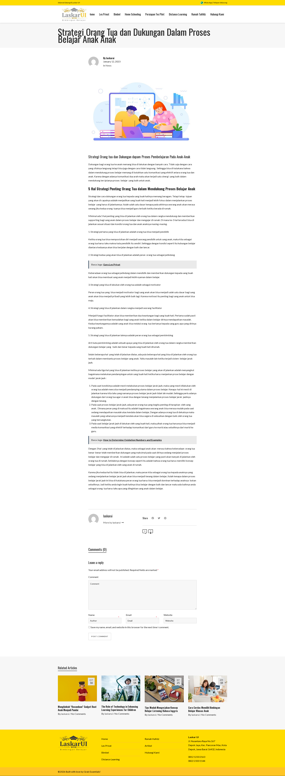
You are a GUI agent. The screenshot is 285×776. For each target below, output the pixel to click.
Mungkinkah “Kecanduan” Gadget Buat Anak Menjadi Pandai (77, 708)
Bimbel (105, 752)
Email (129, 614)
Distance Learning (110, 759)
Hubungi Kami (152, 752)
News (108, 65)
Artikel (148, 745)
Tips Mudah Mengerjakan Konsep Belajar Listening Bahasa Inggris (161, 709)
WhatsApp (208, 2)
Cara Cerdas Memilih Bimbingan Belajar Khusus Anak (204, 709)
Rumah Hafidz (152, 738)
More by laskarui (112, 522)
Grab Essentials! (92, 771)
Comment (93, 577)
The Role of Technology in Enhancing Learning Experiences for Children (119, 708)
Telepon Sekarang (220, 2)
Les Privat (106, 745)
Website (168, 614)
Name (91, 614)
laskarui (65, 713)
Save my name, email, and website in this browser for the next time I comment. (130, 627)
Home (104, 738)
